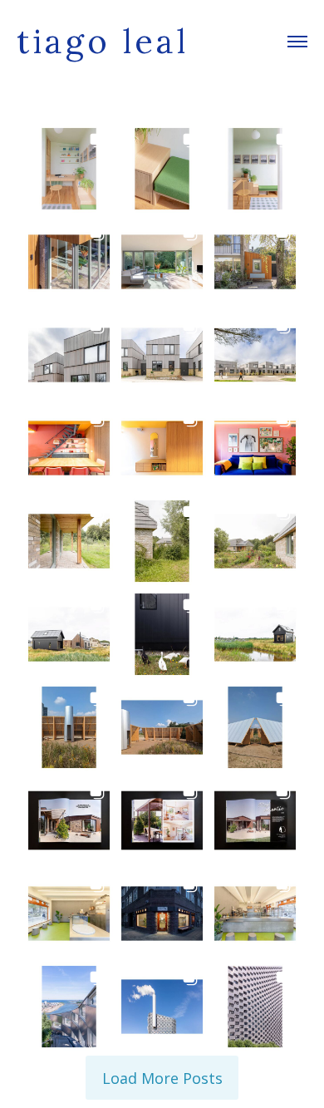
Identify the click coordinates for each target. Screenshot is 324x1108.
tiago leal (103, 41)
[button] (69, 169)
